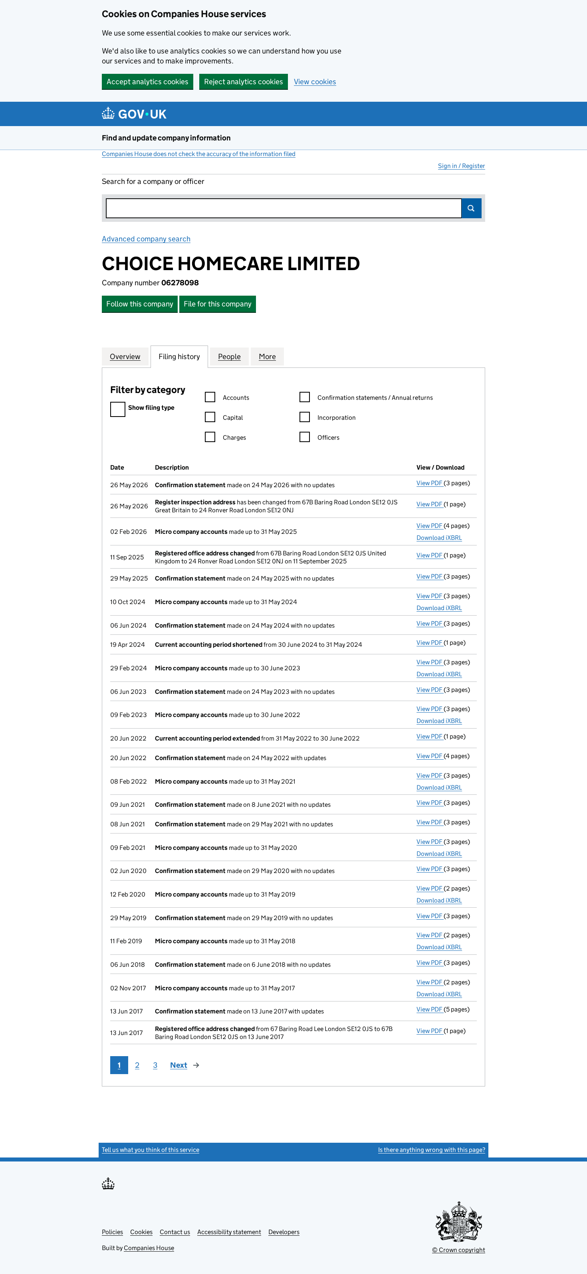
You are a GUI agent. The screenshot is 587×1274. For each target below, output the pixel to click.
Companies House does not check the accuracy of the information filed (198, 154)
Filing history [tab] (179, 356)
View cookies (315, 81)
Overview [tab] (125, 356)
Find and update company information (166, 137)
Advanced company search (146, 238)
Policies (112, 1232)
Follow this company (139, 303)
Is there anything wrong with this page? (431, 1150)
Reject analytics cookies (243, 81)
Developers (283, 1232)
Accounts (236, 397)
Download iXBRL (439, 537)
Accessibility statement (229, 1232)
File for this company (218, 303)
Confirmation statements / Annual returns (375, 397)
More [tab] (267, 356)
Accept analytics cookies (147, 81)
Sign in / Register (461, 166)
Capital (233, 417)
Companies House (149, 1248)
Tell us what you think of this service (150, 1150)
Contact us (175, 1232)
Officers (328, 437)
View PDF (430, 483)
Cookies (141, 1232)
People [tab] (229, 356)
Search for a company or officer (153, 181)
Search (472, 208)
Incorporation (336, 417)
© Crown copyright (458, 1250)
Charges (234, 437)
